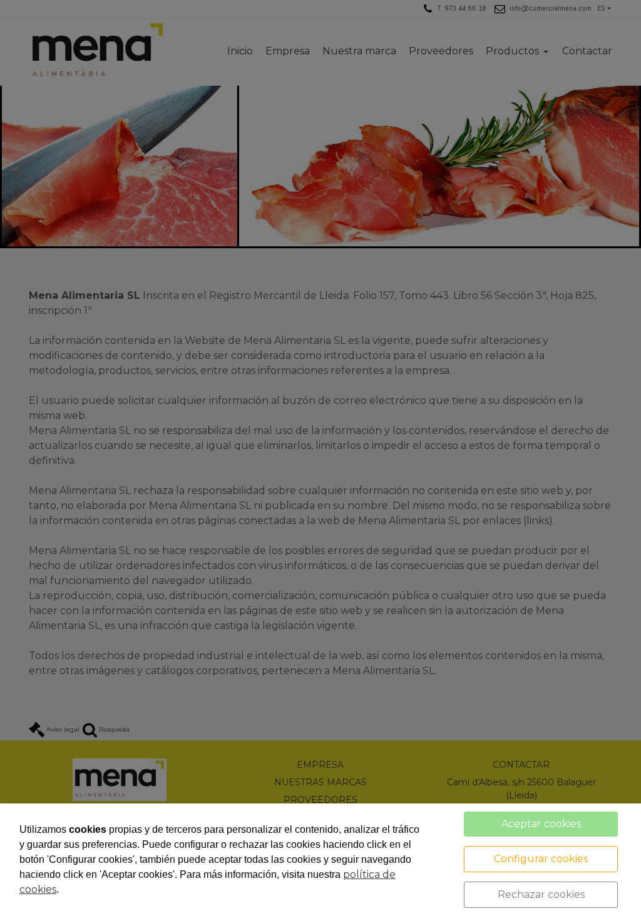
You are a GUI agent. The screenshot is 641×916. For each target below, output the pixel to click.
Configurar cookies (541, 859)
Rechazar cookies (541, 894)
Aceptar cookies (541, 824)
